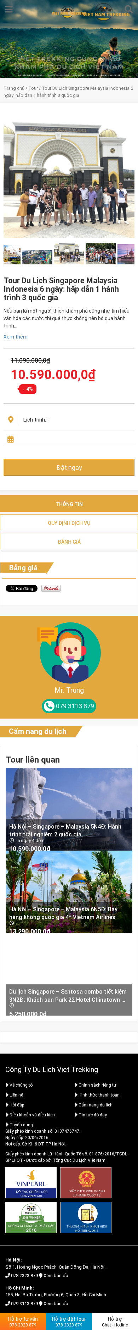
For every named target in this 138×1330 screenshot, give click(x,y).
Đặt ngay (69, 467)
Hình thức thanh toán (99, 1095)
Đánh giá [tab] (69, 542)
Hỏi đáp (17, 1105)
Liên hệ (16, 1095)
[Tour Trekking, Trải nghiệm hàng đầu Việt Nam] (69, 12)
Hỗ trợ (115, 1322)
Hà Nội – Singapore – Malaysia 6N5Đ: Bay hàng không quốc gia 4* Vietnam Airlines (63, 913)
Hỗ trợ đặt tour (69, 1322)
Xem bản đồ (56, 1275)
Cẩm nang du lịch (38, 731)
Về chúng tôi (22, 1085)
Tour (33, 88)
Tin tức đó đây (93, 1114)
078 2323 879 (24, 1275)
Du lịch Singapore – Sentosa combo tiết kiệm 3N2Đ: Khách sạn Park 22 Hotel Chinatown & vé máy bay (68, 995)
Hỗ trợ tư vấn (23, 1322)
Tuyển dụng (21, 1124)
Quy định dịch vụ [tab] (69, 523)
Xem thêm (16, 337)
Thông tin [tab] (69, 504)
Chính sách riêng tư (97, 1085)
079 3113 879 (24, 1303)
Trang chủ (14, 88)
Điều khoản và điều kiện (32, 1114)
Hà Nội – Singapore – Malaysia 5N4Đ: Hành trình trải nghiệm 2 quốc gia (65, 830)
